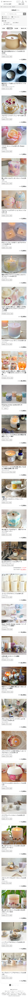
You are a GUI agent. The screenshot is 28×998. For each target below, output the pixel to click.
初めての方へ (4, 992)
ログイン (18, 1)
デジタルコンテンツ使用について (20, 992)
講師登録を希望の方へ (14, 994)
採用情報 (19, 994)
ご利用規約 (12, 992)
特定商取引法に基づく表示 (5, 993)
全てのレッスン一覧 (7, 6)
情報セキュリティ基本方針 (22, 993)
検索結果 (13, 6)
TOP (1, 6)
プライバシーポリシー (13, 993)
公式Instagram (24, 994)
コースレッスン (16, 16)
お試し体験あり (16, 22)
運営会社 (8, 992)
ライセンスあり (7, 22)
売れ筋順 (16, 28)
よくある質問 (4, 994)
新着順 (10, 28)
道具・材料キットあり (8, 24)
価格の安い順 (23, 28)
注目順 (3, 28)
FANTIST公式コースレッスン (9, 18)
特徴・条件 (4, 20)
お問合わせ (8, 994)
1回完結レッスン (7, 16)
